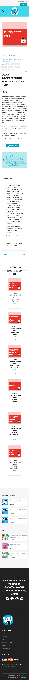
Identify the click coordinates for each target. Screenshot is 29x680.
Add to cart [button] (13, 306)
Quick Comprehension (15, 59)
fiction (4, 67)
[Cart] (3, 11)
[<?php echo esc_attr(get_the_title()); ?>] (15, 306)
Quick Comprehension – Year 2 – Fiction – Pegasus (15, 397)
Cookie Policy (7, 645)
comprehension (15, 64)
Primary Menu (25, 11)
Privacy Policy (7, 648)
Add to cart (13, 146)
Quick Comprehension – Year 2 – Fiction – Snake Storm (15, 464)
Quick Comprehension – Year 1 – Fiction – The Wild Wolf (15, 297)
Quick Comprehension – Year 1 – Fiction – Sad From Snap (15, 364)
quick (17, 67)
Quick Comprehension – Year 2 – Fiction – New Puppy (15, 330)
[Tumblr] (9, 55)
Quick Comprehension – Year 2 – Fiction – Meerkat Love (15, 431)
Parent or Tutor (10, 159)
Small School (14, 161)
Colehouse (23, 677)
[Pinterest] (6, 55)
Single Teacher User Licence (14, 157)
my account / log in (22, 1)
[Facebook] (2, 55)
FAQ (4, 639)
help (11, 67)
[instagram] (17, 598)
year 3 (11, 69)
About (5, 634)
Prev (5, 255)
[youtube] (21, 598)
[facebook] (7, 598)
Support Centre (7, 642)
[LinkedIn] (11, 55)
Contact (5, 636)
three (4, 69)
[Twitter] (4, 55)
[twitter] (12, 598)
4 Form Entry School (20, 163)
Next (23, 255)
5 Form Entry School (13, 165)
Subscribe (23, 4)
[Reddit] (14, 55)
